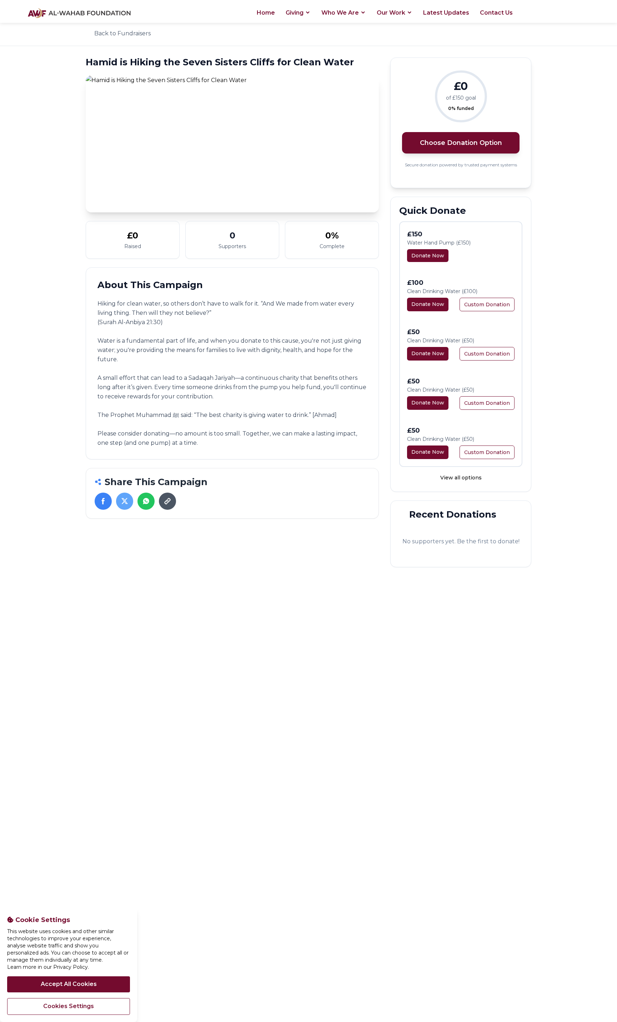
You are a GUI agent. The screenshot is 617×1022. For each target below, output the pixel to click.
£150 (414, 234)
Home (266, 12)
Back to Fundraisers (122, 33)
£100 (415, 283)
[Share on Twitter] (124, 501)
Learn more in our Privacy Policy (47, 967)
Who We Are (340, 12)
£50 (413, 332)
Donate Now (427, 255)
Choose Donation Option (461, 143)
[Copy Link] (167, 501)
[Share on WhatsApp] (146, 501)
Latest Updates (446, 12)
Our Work (392, 12)
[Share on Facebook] (103, 501)
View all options (461, 477)
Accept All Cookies (69, 984)
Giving (295, 12)
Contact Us (496, 12)
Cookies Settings (68, 1006)
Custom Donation (487, 304)
